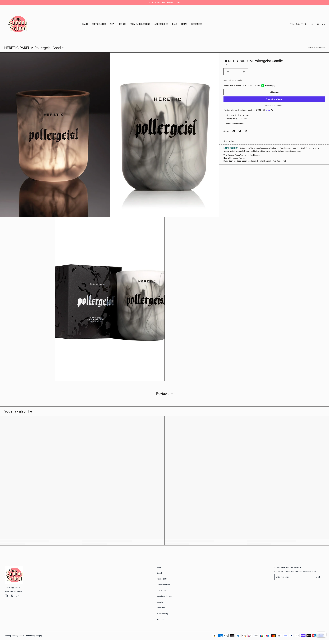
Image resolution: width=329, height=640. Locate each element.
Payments (161, 608)
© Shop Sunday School (14, 636)
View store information (235, 123)
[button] (234, 131)
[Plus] (243, 71)
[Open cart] (323, 24)
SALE (174, 24)
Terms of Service (163, 585)
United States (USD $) (298, 24)
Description (228, 141)
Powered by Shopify (34, 636)
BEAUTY (122, 24)
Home (310, 48)
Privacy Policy (162, 614)
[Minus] (228, 71)
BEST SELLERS (99, 24)
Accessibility (162, 579)
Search (159, 573)
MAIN (85, 24)
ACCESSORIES (161, 24)
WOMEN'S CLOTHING (140, 24)
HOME (184, 24)
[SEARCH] (312, 24)
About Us (160, 619)
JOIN (318, 577)
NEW (112, 24)
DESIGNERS (196, 24)
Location (160, 602)
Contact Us (161, 590)
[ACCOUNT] (318, 24)
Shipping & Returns (164, 596)
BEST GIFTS (320, 48)
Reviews (162, 393)
